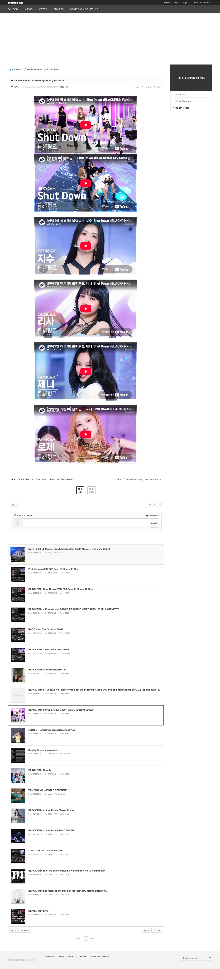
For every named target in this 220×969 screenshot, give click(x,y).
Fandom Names (190, 957)
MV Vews (16, 69)
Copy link (63, 86)
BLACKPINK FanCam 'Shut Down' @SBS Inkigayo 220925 (37, 80)
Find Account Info (202, 2)
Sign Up (186, 2)
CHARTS (58, 9)
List (15, 504)
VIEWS (29, 9)
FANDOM (13, 9)
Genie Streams (34, 69)
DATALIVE (14, 86)
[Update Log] (159, 504)
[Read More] (86, 574)
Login (176, 2)
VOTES (43, 9)
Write (158, 930)
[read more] (86, 554)
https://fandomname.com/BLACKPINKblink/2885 (40, 87)
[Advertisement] (110, 40)
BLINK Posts (53, 69)
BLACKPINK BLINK (191, 78)
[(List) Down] (154, 504)
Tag (147, 930)
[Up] (150, 504)
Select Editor (153, 515)
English (167, 2)
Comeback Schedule (84, 9)
